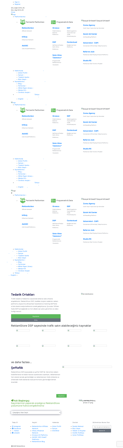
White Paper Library (25, 88)
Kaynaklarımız (19, 81)
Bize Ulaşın (22, 79)
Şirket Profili (22, 73)
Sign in (17, 2)
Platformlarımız (20, 17)
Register (18, 4)
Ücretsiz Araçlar (24, 92)
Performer (21, 86)
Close (13, 12)
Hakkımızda (19, 71)
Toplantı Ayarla (23, 77)
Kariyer (20, 75)
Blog (19, 84)
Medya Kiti (22, 90)
